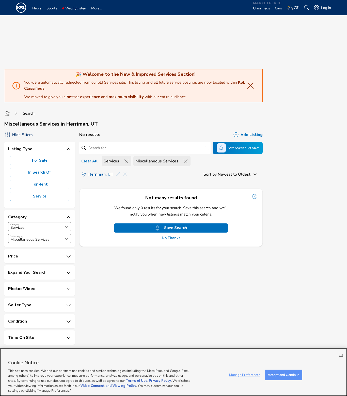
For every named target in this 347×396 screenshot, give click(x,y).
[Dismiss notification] (254, 196)
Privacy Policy (160, 380)
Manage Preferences (244, 374)
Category (15, 224)
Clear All (89, 161)
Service (39, 196)
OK (341, 355)
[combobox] (39, 226)
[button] (66, 226)
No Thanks (171, 238)
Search (29, 113)
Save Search (175, 227)
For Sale (40, 160)
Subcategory (16, 236)
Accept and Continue (283, 374)
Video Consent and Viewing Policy (108, 386)
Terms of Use (136, 380)
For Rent (39, 184)
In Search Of (39, 172)
